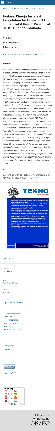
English (7, 349)
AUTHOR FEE (9, 326)
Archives (13, 8)
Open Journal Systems (13, 302)
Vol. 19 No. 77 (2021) (28, 8)
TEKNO (9, 2)
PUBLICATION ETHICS (13, 329)
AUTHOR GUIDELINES (13, 323)
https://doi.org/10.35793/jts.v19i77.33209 (25, 54)
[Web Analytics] (9, 368)
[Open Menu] (2, 2)
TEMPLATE (8, 316)
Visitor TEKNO (10, 373)
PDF (8, 259)
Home (5, 8)
